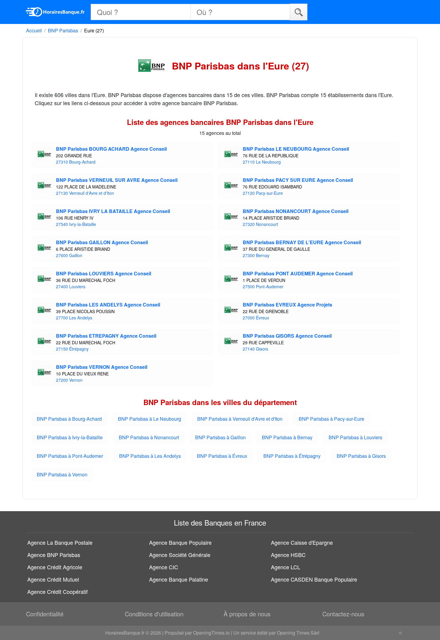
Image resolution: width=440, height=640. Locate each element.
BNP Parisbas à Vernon (62, 474)
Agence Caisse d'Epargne (302, 542)
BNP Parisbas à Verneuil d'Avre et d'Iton (240, 418)
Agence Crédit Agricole (54, 567)
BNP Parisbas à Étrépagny (292, 455)
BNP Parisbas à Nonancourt (149, 437)
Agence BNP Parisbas (53, 555)
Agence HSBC (288, 555)
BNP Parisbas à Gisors (361, 455)
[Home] (55, 12)
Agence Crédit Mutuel (53, 579)
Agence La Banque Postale (59, 542)
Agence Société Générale (179, 555)
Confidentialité (44, 613)
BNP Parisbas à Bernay (287, 437)
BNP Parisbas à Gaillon (220, 437)
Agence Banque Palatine (178, 579)
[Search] (298, 12)
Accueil (34, 30)
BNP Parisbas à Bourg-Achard (69, 418)
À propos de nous (247, 613)
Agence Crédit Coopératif (57, 591)
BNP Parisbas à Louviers (355, 437)
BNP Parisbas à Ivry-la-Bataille (70, 437)
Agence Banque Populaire (180, 542)
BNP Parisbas (63, 30)
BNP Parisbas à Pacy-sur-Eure (331, 418)
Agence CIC (163, 567)
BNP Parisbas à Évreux (222, 455)
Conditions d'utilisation (154, 613)
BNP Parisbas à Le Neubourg (149, 418)
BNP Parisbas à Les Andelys (150, 455)
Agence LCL (285, 567)
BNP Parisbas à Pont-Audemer (70, 455)
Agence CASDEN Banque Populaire (314, 579)
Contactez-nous (343, 613)
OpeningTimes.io (211, 632)
